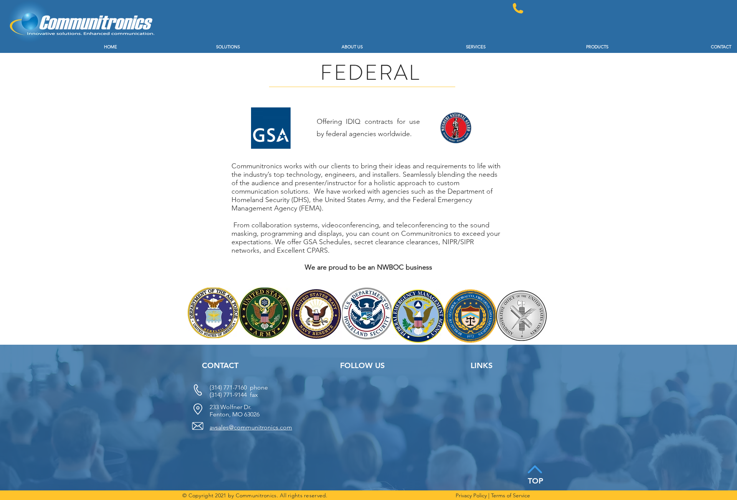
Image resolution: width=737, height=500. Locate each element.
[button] (184, 47)
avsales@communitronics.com (251, 427)
